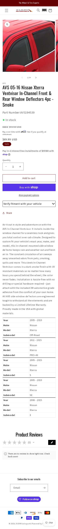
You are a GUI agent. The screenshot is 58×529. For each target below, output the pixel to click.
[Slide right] (36, 77)
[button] (6, 10)
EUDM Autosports (23, 523)
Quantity (7, 160)
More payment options (29, 195)
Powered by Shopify (40, 523)
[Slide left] (22, 77)
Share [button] (9, 212)
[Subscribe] (44, 488)
